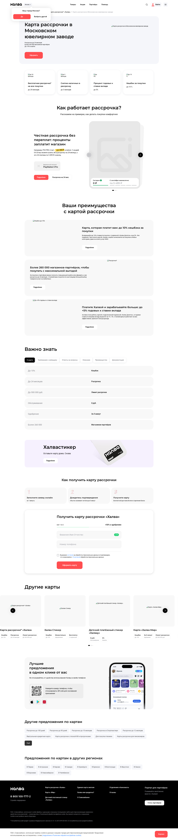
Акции (82, 5)
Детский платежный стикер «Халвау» (56, 798)
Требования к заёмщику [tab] (47, 360)
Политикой (76, 557)
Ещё (28, 743)
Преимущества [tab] (101, 360)
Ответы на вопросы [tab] (70, 360)
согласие (70, 555)
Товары (73, 5)
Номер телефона (68, 544)
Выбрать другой (40, 17)
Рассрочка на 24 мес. (60, 177)
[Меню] (165, 4)
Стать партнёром (154, 803)
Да (22, 17)
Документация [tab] (118, 360)
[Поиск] (147, 4)
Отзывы (113, 792)
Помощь (104, 5)
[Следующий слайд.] (140, 154)
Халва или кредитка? (85, 792)
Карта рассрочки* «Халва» (60, 12)
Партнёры (93, 5)
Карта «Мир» (50, 792)
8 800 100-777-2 (20, 796)
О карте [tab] (30, 360)
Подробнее (41, 177)
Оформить (34, 55)
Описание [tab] (86, 360)
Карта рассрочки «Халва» (55, 787)
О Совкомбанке (83, 797)
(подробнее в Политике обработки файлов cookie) (61, 835)
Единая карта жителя (85, 787)
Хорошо (161, 834)
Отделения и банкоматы (119, 787)
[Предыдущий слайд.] (89, 154)
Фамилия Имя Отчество (71, 534)
